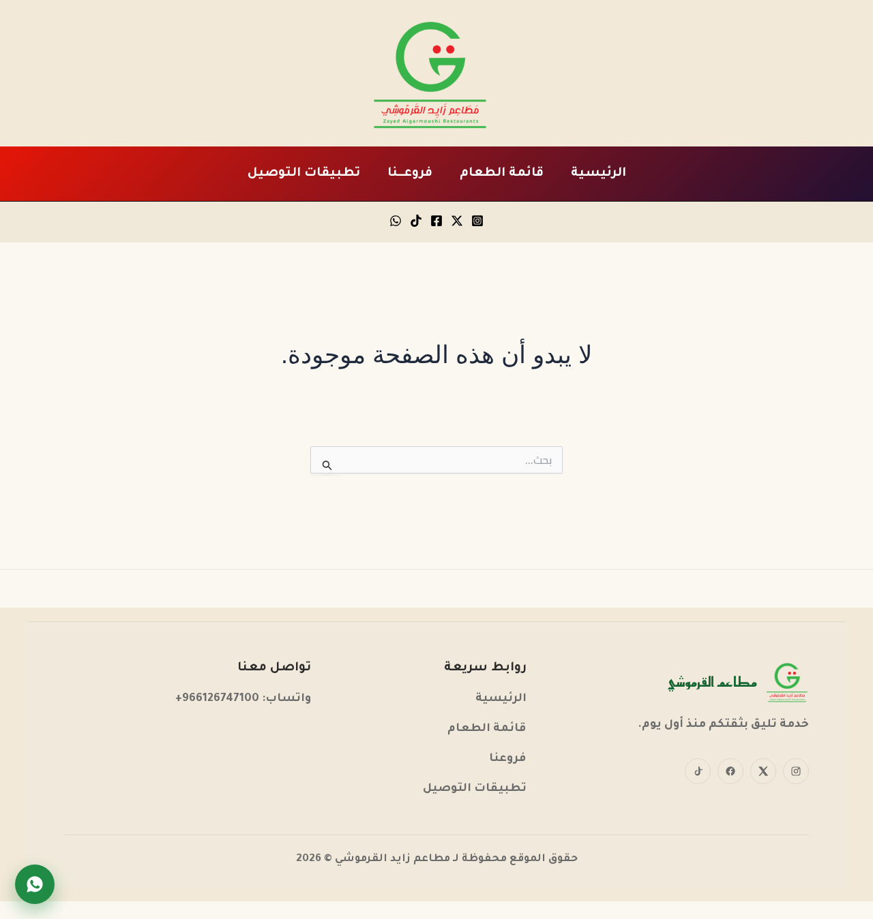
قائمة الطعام (502, 174)
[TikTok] (416, 221)
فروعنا (508, 759)
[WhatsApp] (395, 221)
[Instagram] (477, 221)
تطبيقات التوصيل (304, 174)
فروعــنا (409, 174)
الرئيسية (598, 174)
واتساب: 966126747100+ (243, 699)
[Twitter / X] (457, 221)
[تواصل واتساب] (35, 884)
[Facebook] (436, 221)
